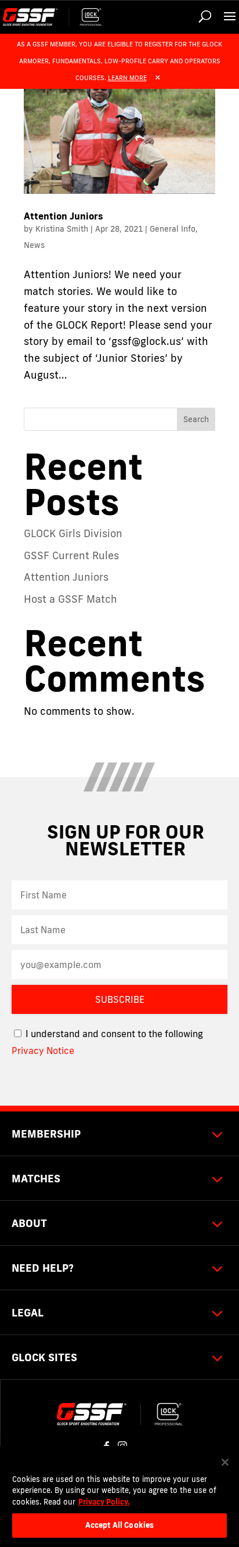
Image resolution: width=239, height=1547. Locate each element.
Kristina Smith (61, 229)
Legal (28, 1312)
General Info (172, 229)
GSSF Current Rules (71, 555)
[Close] (225, 1462)
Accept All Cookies (119, 1525)
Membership (46, 1134)
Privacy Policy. (104, 1501)
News (34, 245)
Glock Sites (44, 1357)
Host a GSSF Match (70, 599)
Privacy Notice (43, 1050)
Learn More (127, 78)
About (29, 1223)
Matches (36, 1178)
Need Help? (43, 1268)
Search (196, 419)
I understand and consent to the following (113, 1033)
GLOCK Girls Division (73, 533)
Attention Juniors (63, 216)
